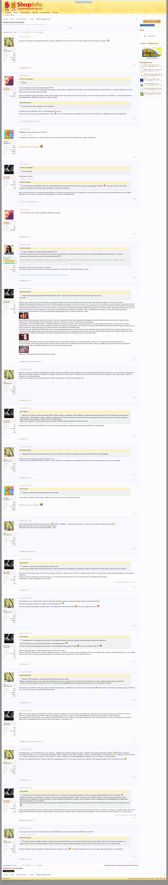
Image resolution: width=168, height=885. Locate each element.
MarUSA (6, 141)
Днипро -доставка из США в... (152, 65)
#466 (134, 277)
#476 (134, 699)
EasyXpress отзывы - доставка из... (153, 74)
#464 (134, 198)
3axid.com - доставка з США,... (152, 79)
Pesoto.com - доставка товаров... (153, 93)
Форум (16, 12)
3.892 (14, 146)
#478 (134, 777)
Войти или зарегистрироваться (83, 1)
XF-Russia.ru (10, 882)
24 (27, 32)
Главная (8, 12)
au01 (5, 49)
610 (14, 181)
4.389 (14, 265)
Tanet (26, 361)
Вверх (161, 878)
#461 (134, 64)
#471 (134, 513)
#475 (134, 661)
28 (36, 32)
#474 (134, 626)
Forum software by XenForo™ (15, 880)
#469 (134, 436)
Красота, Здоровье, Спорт (17, 24)
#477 (134, 738)
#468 (134, 397)
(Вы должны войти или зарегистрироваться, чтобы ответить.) (121, 865)
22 (22, 32)
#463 (134, 157)
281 (14, 92)
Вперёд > (41, 32)
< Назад (14, 32)
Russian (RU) (6, 878)
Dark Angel (22, 67)
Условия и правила (133, 878)
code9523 (151, 85)
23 (25, 32)
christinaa (6, 88)
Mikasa (151, 94)
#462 (134, 118)
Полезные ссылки (153, 43)
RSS (164, 878)
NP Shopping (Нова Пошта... (152, 83)
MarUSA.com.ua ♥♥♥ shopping (29, 147)
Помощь (55, 12)
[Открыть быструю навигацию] (136, 19)
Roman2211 (152, 89)
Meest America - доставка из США (153, 69)
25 (29, 32)
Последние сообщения (9, 15)
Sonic (150, 80)
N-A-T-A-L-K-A (23, 121)
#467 (134, 358)
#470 (134, 474)
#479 (134, 817)
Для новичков (45, 12)
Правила (35, 12)
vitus (150, 71)
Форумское (144, 43)
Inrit (29, 361)
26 (32, 32)
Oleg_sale (151, 66)
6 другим (33, 361)
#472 (134, 548)
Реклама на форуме (152, 58)
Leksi (38, 24)
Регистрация (152, 21)
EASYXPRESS (153, 75)
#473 (134, 587)
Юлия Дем (22, 361)
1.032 (14, 53)
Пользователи (25, 12)
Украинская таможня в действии (153, 88)
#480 (134, 856)
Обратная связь (144, 878)
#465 (134, 234)
